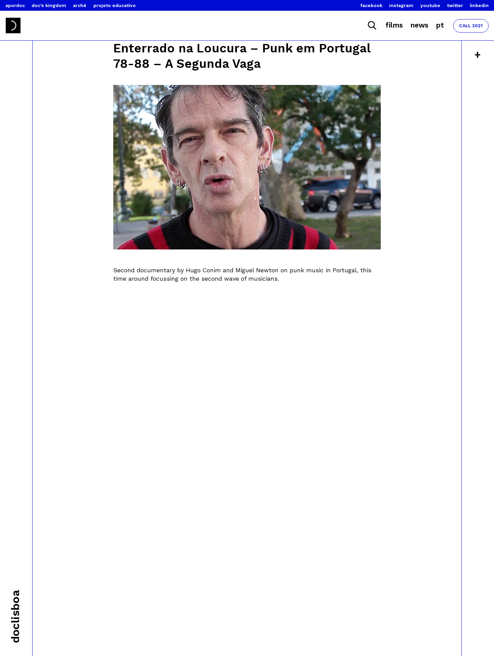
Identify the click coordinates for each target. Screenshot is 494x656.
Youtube (430, 5)
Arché (79, 5)
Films (394, 25)
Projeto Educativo (114, 5)
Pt (440, 25)
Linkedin (479, 5)
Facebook (371, 5)
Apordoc (15, 5)
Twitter (455, 5)
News (419, 25)
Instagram (401, 5)
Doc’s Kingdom (49, 5)
